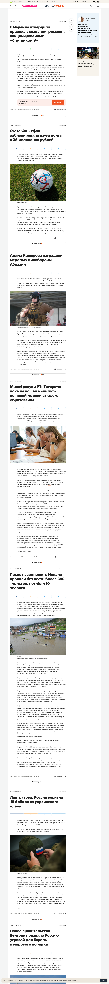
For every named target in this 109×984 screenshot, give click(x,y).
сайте (44, 969)
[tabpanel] (88, 27)
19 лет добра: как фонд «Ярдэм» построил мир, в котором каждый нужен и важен (86, 65)
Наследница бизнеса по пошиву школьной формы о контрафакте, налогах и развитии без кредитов (86, 34)
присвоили (27, 362)
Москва (84, 1)
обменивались (45, 893)
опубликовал (45, 59)
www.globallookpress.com (36, 327)
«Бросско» (88, 20)
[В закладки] (71, 25)
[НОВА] (29, 6)
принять (104, 980)
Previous (79, 41)
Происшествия (22, 771)
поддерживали (22, 540)
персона (80, 14)
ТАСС (38, 825)
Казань (12, 5)
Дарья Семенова (90, 18)
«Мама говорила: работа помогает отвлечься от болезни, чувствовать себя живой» (88, 27)
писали (30, 878)
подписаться (58, 102)
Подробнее (73, 980)
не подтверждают (51, 708)
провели (54, 882)
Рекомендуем (81, 61)
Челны (74, 1)
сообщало (38, 523)
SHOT (52, 716)
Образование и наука (24, 551)
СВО (18, 908)
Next (97, 41)
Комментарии (38, 115)
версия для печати (61, 109)
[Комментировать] (71, 20)
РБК (33, 160)
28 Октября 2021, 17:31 (15, 21)
